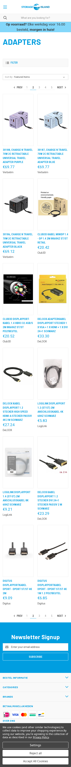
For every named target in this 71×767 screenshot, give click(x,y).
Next (60, 87)
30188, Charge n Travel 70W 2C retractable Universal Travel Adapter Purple (18, 156)
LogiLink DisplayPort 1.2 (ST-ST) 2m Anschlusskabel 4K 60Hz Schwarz (51, 410)
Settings (35, 745)
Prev (19, 87)
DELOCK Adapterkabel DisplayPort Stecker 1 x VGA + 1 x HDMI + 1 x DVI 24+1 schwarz (53, 325)
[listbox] (40, 77)
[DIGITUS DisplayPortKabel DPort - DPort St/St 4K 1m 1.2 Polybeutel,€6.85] (53, 551)
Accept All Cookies (35, 761)
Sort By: (9, 77)
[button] (35, 63)
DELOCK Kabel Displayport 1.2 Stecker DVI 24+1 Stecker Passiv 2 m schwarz (50, 500)
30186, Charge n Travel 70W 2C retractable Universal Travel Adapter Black (18, 240)
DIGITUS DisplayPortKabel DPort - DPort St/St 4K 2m (17, 587)
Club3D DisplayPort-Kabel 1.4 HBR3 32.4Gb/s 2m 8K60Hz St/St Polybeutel (18, 325)
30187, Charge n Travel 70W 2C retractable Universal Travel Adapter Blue (53, 156)
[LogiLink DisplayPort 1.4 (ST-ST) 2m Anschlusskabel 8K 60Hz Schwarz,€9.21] (18, 462)
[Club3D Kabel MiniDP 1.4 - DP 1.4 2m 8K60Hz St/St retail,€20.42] (53, 204)
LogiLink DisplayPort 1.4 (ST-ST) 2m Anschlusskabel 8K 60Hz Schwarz (16, 498)
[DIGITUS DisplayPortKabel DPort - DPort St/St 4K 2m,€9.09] (18, 551)
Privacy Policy (41, 737)
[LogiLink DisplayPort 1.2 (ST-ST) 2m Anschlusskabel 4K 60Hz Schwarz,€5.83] (53, 373)
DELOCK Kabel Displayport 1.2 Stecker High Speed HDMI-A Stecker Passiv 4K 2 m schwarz (17, 412)
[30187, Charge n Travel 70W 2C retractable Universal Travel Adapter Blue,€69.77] (53, 120)
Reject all (35, 753)
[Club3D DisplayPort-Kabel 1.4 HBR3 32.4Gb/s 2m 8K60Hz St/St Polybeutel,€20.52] (18, 289)
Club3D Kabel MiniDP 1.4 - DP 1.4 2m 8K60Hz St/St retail (53, 238)
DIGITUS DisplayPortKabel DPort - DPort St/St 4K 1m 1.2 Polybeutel (52, 587)
